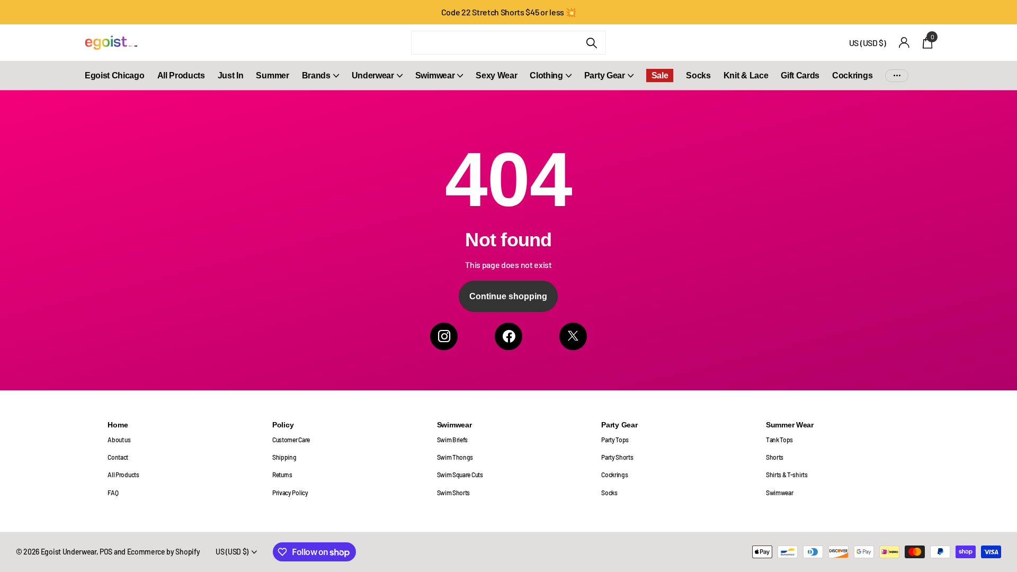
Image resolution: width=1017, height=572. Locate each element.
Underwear (373, 75)
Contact (118, 457)
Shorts (774, 457)
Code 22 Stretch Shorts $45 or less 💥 (508, 12)
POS (106, 551)
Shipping (284, 457)
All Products (181, 75)
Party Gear (604, 75)
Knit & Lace (746, 75)
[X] (573, 336)
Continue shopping (508, 296)
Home (118, 425)
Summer (272, 75)
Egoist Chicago (115, 75)
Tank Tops (779, 439)
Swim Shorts (453, 492)
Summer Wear (790, 425)
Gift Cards (800, 75)
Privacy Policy (290, 492)
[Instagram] (444, 336)
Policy (282, 425)
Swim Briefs (452, 439)
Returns (282, 474)
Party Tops (615, 439)
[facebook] (508, 336)
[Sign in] (904, 43)
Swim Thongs (455, 457)
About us (119, 439)
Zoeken (591, 43)
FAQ (113, 492)
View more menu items (896, 75)
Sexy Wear (496, 75)
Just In (231, 75)
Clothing (546, 75)
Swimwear (434, 75)
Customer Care (291, 439)
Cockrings (852, 75)
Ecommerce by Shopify (163, 551)
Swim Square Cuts (460, 474)
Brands (316, 75)
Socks (698, 75)
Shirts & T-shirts (787, 474)
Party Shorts (617, 457)
